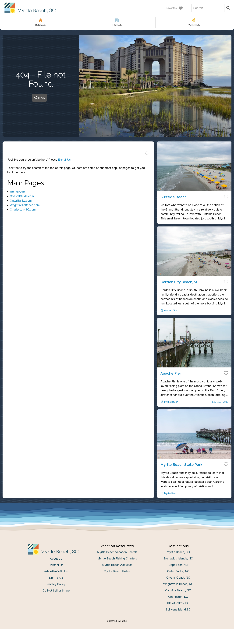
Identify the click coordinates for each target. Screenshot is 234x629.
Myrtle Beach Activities (117, 564)
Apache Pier (170, 373)
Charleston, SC (178, 596)
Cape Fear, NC (178, 564)
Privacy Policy (55, 584)
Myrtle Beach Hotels (117, 571)
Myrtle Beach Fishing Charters (117, 558)
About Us (56, 558)
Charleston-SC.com (23, 209)
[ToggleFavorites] (147, 153)
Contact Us (56, 565)
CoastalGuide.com (22, 196)
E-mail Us (64, 159)
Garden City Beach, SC (179, 282)
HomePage (17, 191)
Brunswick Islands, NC (178, 558)
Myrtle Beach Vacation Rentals (117, 552)
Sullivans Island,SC (178, 609)
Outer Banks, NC (178, 571)
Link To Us (56, 577)
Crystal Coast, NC (178, 577)
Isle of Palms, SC (178, 603)
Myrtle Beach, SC (178, 552)
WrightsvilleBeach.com (25, 205)
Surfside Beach (173, 197)
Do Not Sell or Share (56, 590)
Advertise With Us (56, 571)
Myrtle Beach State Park (181, 465)
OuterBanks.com (21, 200)
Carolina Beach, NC (178, 590)
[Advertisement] (78, 254)
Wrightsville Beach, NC (178, 584)
